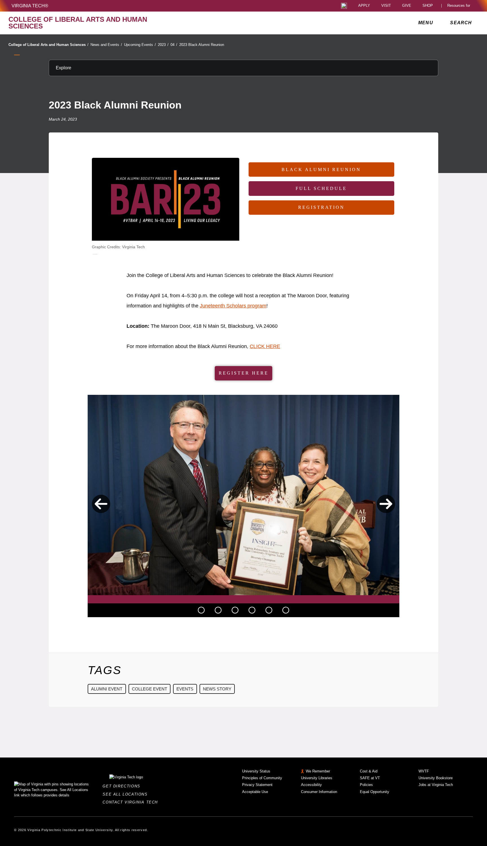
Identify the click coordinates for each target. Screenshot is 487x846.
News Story (217, 688)
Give (406, 6)
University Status (256, 771)
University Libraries (316, 778)
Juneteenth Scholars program (233, 306)
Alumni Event (106, 688)
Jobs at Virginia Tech (436, 785)
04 (174, 45)
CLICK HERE (265, 346)
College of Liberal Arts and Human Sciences (48, 45)
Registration (321, 207)
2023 (163, 45)
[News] (201, 610)
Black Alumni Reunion (321, 169)
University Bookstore (436, 778)
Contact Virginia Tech (132, 802)
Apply (364, 6)
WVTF (424, 771)
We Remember (318, 771)
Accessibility (311, 785)
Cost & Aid (368, 771)
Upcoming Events (140, 45)
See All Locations (126, 794)
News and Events (106, 45)
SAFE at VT (370, 778)
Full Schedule (321, 188)
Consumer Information (319, 792)
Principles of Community (262, 778)
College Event (149, 688)
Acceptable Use (255, 792)
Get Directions (123, 786)
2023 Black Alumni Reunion (201, 45)
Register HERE (244, 373)
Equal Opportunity (374, 792)
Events (184, 688)
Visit (386, 6)
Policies (366, 785)
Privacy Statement (257, 785)
